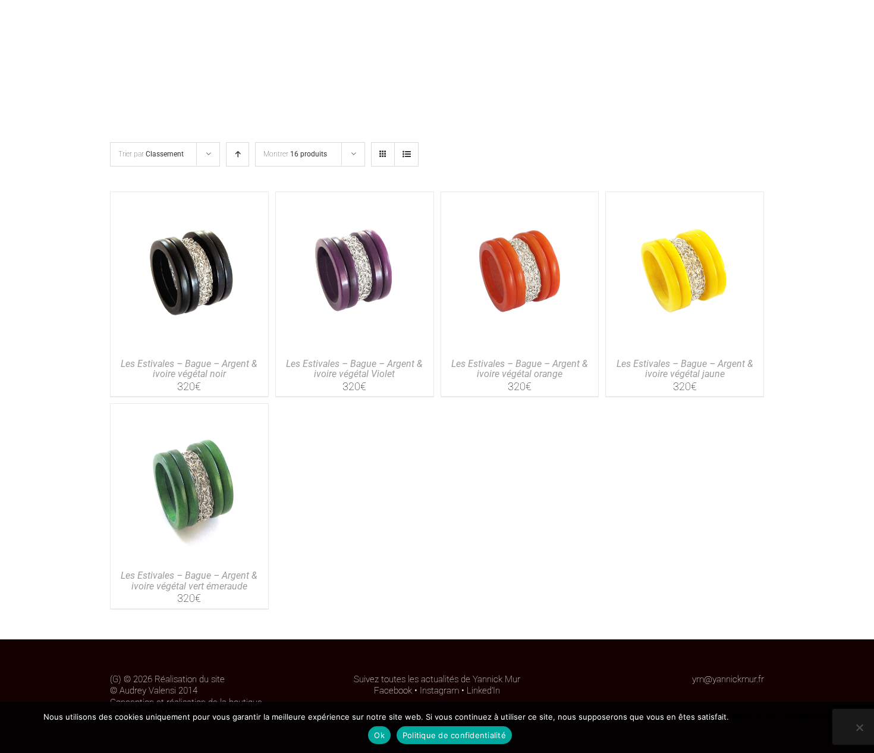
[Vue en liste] (406, 154)
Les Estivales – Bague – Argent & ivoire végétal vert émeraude (189, 581)
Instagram (439, 690)
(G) (115, 679)
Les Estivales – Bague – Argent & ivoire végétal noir (189, 369)
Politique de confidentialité (781, 716)
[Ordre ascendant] (237, 154)
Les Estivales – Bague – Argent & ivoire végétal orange (519, 369)
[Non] (859, 727)
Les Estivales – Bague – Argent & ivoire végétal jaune (685, 369)
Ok (379, 735)
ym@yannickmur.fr (728, 679)
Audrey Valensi (148, 690)
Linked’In (483, 690)
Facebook (393, 690)
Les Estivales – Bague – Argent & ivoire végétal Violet (354, 369)
